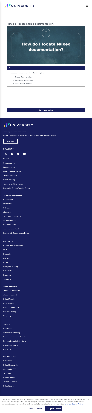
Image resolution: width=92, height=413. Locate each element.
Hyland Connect (9, 377)
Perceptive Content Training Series (16, 188)
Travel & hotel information (13, 184)
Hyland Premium (9, 299)
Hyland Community (10, 365)
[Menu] (87, 6)
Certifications (8, 199)
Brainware (7, 275)
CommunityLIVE (9, 369)
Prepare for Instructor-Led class (15, 337)
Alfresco (6, 258)
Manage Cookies (35, 409)
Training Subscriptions (11, 291)
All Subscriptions (9, 220)
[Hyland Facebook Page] (12, 153)
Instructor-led (8, 204)
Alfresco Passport (10, 295)
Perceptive (7, 254)
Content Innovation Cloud (13, 246)
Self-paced (7, 208)
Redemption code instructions (14, 341)
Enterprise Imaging (10, 267)
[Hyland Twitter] (5, 153)
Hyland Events (8, 386)
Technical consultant (11, 229)
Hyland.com (7, 361)
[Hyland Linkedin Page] (18, 153)
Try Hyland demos (10, 382)
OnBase (6, 250)
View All (6, 279)
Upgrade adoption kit (11, 307)
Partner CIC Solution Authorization (16, 233)
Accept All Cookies (54, 409)
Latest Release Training (12, 171)
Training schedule (10, 175)
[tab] (46, 68)
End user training (9, 312)
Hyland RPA (7, 271)
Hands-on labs (8, 303)
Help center (10, 141)
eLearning (7, 212)
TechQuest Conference (12, 216)
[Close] (88, 399)
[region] (46, 404)
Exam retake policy (10, 345)
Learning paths (9, 167)
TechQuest (7, 373)
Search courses (9, 163)
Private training (9, 180)
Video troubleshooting (11, 333)
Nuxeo (5, 262)
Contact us (7, 349)
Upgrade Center (9, 225)
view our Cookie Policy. (74, 404)
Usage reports (8, 316)
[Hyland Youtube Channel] (24, 153)
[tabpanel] (46, 79)
